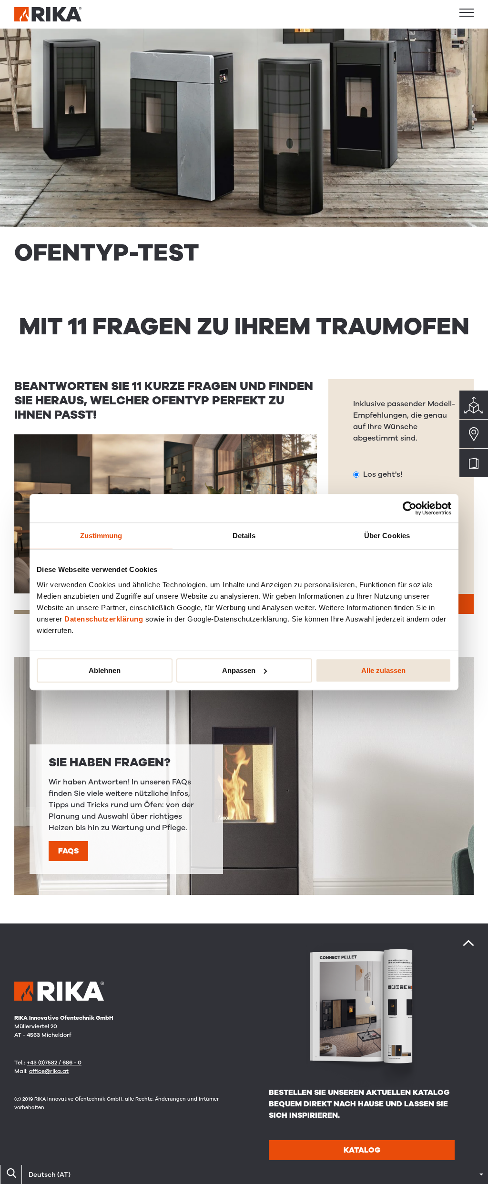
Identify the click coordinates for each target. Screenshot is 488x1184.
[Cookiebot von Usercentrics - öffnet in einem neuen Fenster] (409, 508)
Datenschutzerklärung (103, 619)
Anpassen (238, 670)
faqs (68, 851)
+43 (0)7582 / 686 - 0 (54, 1062)
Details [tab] (244, 536)
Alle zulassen (383, 670)
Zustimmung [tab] (101, 536)
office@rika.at (49, 1071)
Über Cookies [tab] (387, 536)
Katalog (362, 1150)
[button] (466, 12)
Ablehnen (105, 670)
